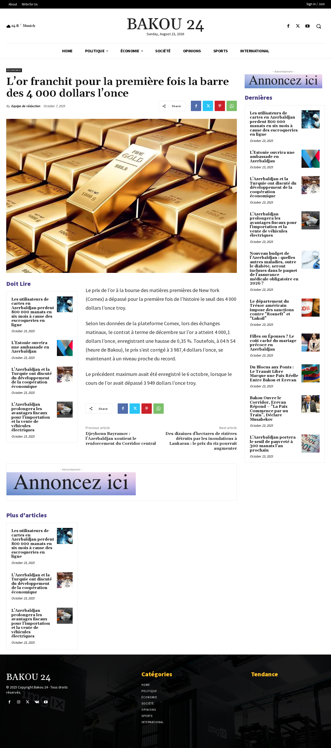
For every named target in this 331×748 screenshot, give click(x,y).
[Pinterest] (220, 106)
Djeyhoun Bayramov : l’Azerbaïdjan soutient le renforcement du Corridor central (121, 438)
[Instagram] (18, 702)
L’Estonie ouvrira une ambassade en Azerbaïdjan (30, 347)
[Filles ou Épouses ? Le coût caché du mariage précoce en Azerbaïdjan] (311, 342)
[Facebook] (288, 26)
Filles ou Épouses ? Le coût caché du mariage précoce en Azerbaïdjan (273, 343)
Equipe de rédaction (25, 106)
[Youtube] (307, 26)
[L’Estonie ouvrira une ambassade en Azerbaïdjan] (65, 348)
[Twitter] (298, 26)
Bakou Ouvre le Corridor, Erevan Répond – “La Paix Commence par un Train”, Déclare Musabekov (269, 409)
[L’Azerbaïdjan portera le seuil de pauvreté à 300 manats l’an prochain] (311, 443)
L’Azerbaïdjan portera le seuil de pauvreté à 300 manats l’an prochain (273, 444)
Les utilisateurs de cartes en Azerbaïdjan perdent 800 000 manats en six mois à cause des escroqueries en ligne (32, 312)
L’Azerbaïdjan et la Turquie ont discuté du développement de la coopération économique (31, 378)
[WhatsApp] (232, 106)
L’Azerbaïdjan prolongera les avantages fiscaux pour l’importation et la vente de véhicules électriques (30, 417)
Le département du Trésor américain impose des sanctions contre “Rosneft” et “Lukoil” (272, 310)
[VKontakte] (37, 702)
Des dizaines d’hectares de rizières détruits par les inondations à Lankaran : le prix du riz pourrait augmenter (201, 441)
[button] (318, 26)
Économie (14, 70)
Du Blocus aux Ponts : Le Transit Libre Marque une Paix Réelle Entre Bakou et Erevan (274, 374)
